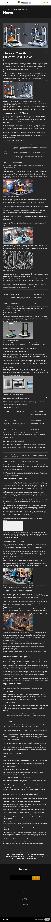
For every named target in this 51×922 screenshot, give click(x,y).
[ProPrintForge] (25, 895)
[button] (3, 2)
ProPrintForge (40, 919)
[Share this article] (46, 52)
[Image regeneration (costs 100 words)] (13, 526)
